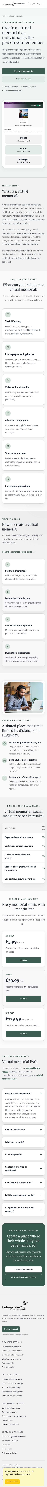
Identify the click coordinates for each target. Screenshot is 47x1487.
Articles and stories (9, 1453)
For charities (6, 1445)
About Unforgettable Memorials (14, 1437)
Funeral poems (7, 1420)
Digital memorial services (11, 1359)
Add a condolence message (12, 1383)
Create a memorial (11, 1329)
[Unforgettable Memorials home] (15, 1305)
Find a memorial (8, 1363)
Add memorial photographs (12, 1392)
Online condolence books (12, 1351)
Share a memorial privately (12, 1396)
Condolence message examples (14, 1416)
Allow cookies (12, 1482)
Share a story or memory (11, 1388)
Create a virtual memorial (23, 71)
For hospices (7, 1449)
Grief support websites (10, 1424)
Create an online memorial (12, 1379)
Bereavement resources (11, 1408)
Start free (23, 960)
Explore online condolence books (23, 1277)
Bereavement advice (9, 1412)
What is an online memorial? (12, 1355)
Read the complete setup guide (19, 552)
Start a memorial (8, 1367)
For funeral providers (10, 1441)
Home (4, 16)
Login (33, 4)
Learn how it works (23, 79)
